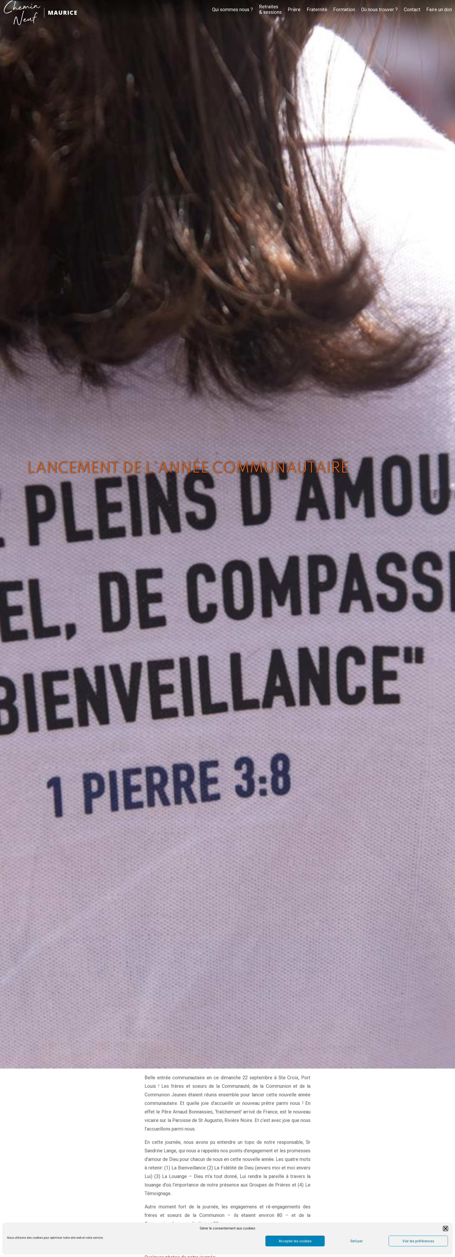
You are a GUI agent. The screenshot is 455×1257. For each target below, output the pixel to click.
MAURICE (62, 12)
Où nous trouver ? (379, 9)
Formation (344, 9)
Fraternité (317, 9)
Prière (294, 9)
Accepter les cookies (295, 1241)
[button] (445, 1228)
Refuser (356, 1241)
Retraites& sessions (270, 9)
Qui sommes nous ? (232, 9)
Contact (412, 9)
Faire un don (439, 9)
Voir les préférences (418, 1241)
